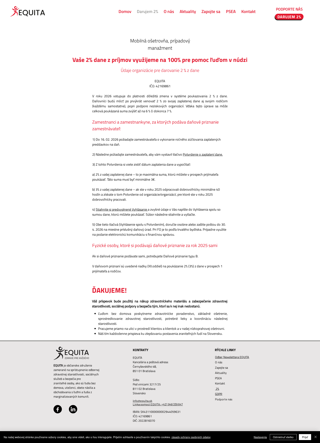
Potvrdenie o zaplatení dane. (203, 154)
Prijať (305, 437)
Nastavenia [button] (260, 437)
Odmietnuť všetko (283, 437)
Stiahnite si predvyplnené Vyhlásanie (122, 209)
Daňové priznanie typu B (180, 256)
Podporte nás (223, 399)
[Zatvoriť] (315, 437)
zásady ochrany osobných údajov (191, 437)
